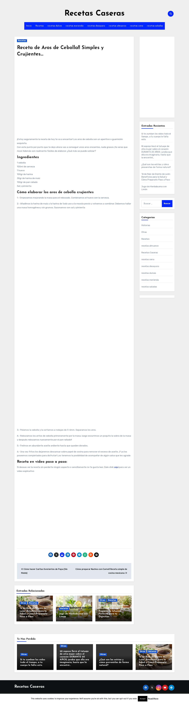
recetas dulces (54, 26)
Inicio (29, 26)
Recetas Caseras (94, 14)
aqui (116, 467)
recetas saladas (155, 26)
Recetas (39, 26)
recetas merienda (74, 26)
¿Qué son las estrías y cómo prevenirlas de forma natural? (114, 662)
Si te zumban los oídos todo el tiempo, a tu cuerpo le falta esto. (156, 137)
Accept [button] (142, 699)
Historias (145, 225)
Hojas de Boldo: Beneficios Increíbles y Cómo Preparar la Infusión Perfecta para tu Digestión (113, 611)
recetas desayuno (96, 26)
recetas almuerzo (117, 26)
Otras (23, 603)
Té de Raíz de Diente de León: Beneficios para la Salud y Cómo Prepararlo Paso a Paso (156, 177)
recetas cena (136, 26)
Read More (153, 698)
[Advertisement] (74, 83)
